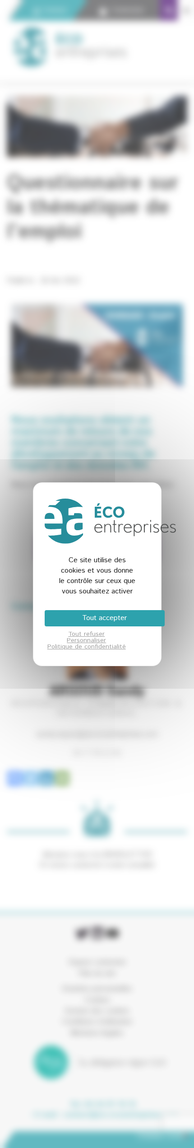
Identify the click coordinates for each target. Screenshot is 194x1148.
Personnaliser (86, 640)
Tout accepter (104, 618)
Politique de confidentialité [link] (86, 647)
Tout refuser (86, 634)
